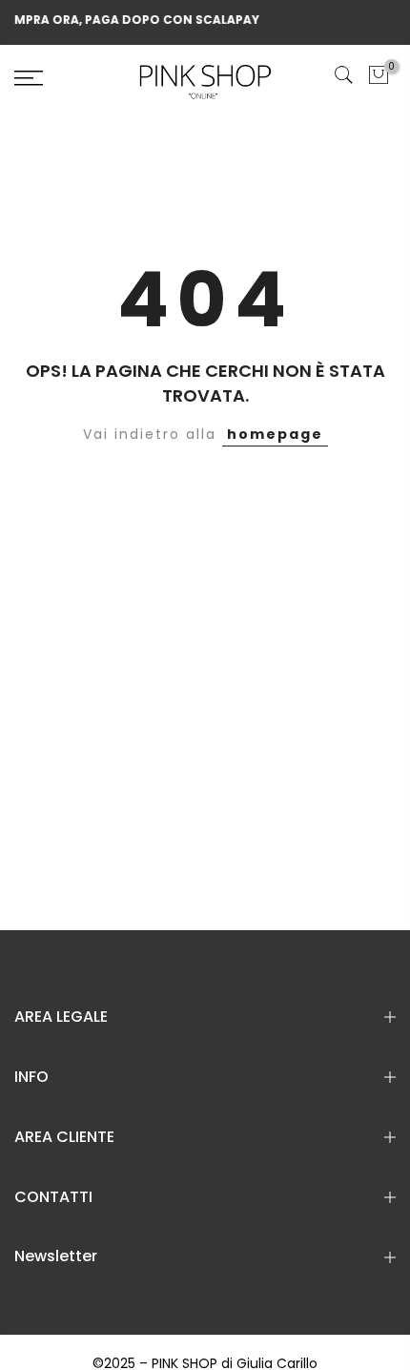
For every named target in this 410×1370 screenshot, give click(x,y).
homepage (275, 434)
